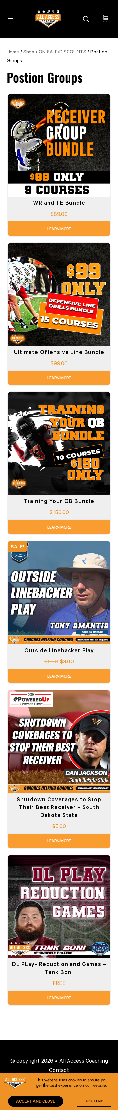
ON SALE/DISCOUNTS (62, 51)
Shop (28, 51)
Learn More (59, 229)
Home (13, 51)
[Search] (87, 19)
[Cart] (105, 19)
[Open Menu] (10, 18)
